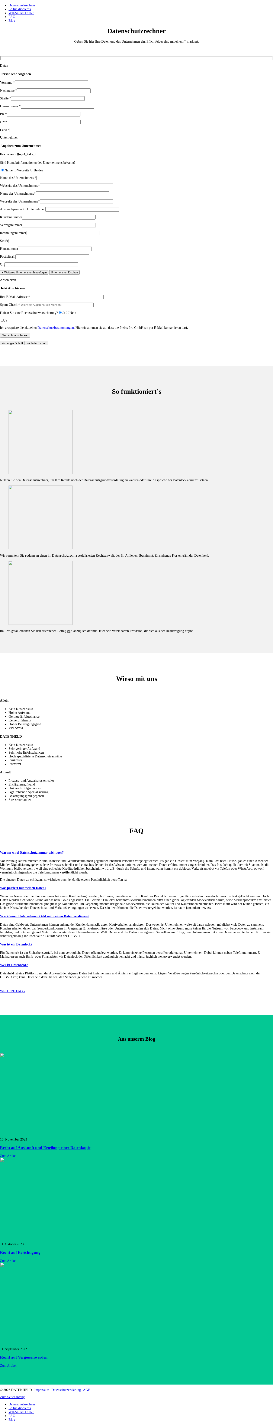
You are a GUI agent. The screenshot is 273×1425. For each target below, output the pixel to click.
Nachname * (8, 90)
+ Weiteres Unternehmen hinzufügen (24, 272)
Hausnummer (9, 248)
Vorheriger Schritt (12, 343)
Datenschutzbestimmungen (56, 327)
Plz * (3, 114)
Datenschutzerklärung (66, 1390)
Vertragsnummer (11, 225)
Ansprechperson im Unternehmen (22, 209)
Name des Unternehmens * (18, 178)
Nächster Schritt (36, 343)
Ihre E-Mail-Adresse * (15, 297)
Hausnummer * (10, 106)
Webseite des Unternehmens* (20, 185)
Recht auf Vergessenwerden (24, 1357)
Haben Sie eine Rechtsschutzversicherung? (29, 313)
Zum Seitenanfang (12, 1397)
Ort (2, 264)
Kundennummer (11, 217)
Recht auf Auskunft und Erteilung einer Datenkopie (45, 1147)
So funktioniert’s (20, 9)
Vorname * (7, 82)
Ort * (3, 122)
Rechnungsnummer (13, 233)
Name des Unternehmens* (18, 193)
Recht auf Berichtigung (20, 1252)
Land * (5, 130)
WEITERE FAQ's (12, 991)
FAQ (12, 17)
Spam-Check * (10, 304)
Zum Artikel (8, 1156)
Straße (4, 241)
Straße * (5, 98)
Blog (12, 20)
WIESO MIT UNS (21, 13)
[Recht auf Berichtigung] (71, 1237)
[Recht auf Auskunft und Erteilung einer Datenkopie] (71, 1132)
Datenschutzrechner (22, 5)
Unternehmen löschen (64, 272)
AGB (86, 1390)
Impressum (41, 1390)
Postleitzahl (7, 256)
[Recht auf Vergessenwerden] (71, 1342)
